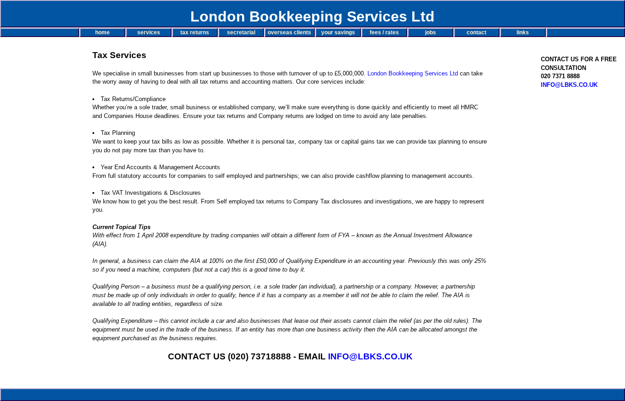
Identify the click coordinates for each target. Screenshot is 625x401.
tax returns (194, 32)
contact (476, 32)
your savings (338, 32)
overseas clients (289, 32)
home (102, 32)
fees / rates (384, 32)
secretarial (241, 32)
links (523, 32)
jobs (430, 32)
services (148, 32)
